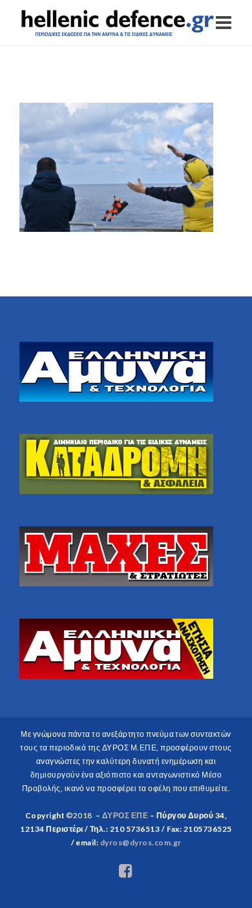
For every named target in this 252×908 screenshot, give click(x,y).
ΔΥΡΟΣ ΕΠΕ (125, 815)
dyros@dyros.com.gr (141, 842)
